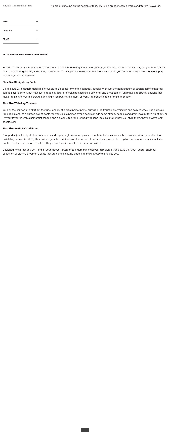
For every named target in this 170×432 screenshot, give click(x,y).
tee (58, 139)
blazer (17, 114)
